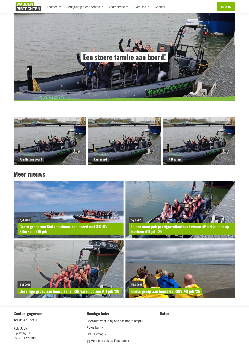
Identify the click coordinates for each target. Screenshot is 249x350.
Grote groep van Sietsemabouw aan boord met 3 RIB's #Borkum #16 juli (63, 228)
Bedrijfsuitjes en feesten (81, 7)
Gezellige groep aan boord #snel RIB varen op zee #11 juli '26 (69, 291)
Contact (160, 7)
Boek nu (226, 6)
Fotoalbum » (95, 327)
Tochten (51, 7)
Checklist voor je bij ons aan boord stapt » (115, 321)
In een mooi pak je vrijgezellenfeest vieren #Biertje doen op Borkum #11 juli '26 (180, 228)
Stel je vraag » (96, 334)
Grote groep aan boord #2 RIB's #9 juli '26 (165, 291)
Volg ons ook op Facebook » (110, 341)
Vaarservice (115, 7)
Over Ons (138, 7)
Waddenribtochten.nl (28, 6)
